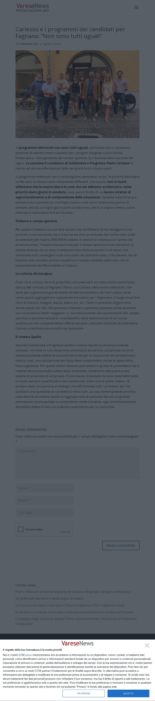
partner (28, 655)
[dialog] (77, 670)
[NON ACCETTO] (148, 646)
